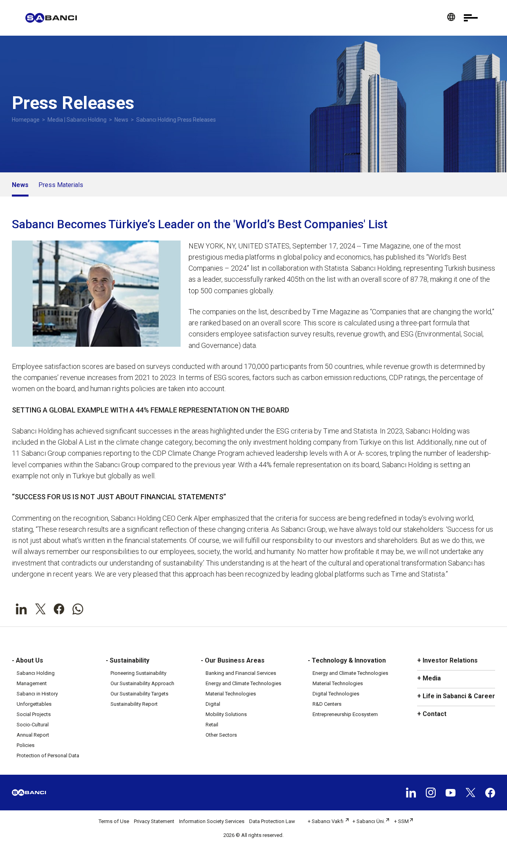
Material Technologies (231, 694)
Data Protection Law (272, 821)
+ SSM (401, 821)
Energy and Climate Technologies (243, 683)
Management (32, 683)
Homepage (26, 120)
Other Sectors (221, 735)
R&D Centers (327, 704)
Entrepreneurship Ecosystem (345, 714)
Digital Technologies (336, 694)
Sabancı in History (37, 694)
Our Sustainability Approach (142, 683)
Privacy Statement (154, 821)
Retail (212, 725)
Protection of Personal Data (48, 755)
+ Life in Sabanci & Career (456, 696)
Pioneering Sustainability (138, 673)
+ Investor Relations (447, 660)
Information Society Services (211, 821)
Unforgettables (34, 704)
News (121, 120)
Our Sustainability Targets (139, 694)
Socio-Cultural (33, 725)
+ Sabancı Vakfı (326, 821)
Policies (25, 745)
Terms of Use (114, 821)
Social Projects (34, 714)
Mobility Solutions (226, 714)
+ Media (429, 678)
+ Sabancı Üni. (369, 821)
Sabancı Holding (36, 673)
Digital (213, 704)
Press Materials (60, 185)
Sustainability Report (134, 704)
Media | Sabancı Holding (77, 120)
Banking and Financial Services (241, 673)
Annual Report (33, 735)
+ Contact (431, 714)
